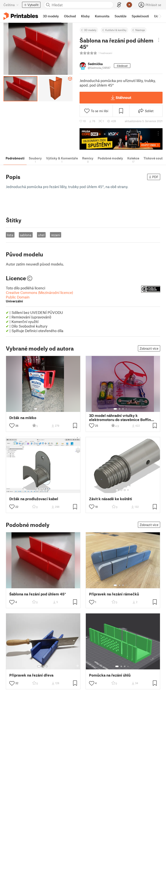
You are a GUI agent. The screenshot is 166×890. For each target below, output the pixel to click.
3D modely (90, 29)
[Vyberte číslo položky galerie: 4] (47, 409)
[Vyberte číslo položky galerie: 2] (40, 409)
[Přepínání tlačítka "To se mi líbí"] (11, 425)
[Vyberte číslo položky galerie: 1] (35, 409)
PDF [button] (155, 177)
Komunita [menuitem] (102, 16)
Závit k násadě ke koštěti (110, 499)
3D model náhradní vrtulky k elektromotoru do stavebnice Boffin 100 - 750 (120, 417)
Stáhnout (123, 97)
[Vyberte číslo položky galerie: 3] (43, 409)
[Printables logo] (20, 16)
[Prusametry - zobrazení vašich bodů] (129, 5)
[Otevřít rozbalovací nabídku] (159, 40)
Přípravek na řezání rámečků (114, 594)
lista (10, 235)
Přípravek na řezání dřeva (31, 675)
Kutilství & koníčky (115, 29)
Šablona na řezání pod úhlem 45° (37, 594)
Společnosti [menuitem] (140, 16)
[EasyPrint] (119, 5)
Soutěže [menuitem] (120, 16)
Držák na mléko (22, 418)
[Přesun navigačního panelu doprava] (160, 16)
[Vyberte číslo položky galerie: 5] (50, 409)
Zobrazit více (149, 348)
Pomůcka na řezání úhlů (110, 675)
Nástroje (140, 29)
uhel (41, 235)
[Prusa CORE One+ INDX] (121, 139)
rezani (55, 235)
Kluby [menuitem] (85, 16)
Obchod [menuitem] (70, 16)
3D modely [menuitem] (51, 16)
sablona (25, 235)
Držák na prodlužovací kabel (33, 499)
